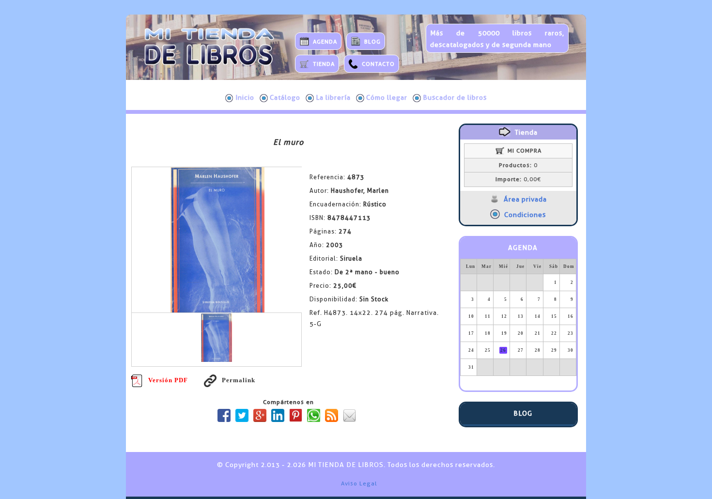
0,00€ (518, 179)
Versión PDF (168, 380)
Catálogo (285, 97)
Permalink (238, 380)
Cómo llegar (386, 97)
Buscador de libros (455, 97)
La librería (333, 97)
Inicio (244, 97)
